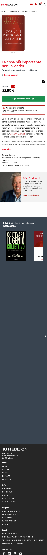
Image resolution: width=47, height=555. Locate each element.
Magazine (7, 479)
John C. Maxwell (11, 75)
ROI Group (7, 492)
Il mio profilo (9, 521)
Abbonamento (9, 502)
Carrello (7, 518)
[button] (31, 4)
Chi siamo (7, 489)
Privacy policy (9, 533)
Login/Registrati (10, 514)
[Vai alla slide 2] (14, 52)
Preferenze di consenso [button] (13, 543)
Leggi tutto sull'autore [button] (31, 195)
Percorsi (6, 473)
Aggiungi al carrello (21, 99)
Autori (5, 469)
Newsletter (8, 498)
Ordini (5, 524)
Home (3, 11)
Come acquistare (11, 511)
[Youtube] (20, 553)
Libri (8, 11)
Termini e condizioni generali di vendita (23, 540)
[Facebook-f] (3, 553)
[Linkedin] (9, 553)
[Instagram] (14, 553)
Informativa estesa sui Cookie (17, 537)
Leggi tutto (6, 149)
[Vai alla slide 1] (12, 52)
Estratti (6, 476)
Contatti (6, 495)
